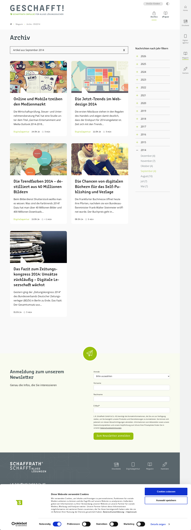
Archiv (154, 17)
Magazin (150, 469)
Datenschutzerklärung (113, 512)
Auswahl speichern (166, 500)
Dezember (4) (148, 155)
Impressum (131, 512)
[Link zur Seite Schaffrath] (11, 24)
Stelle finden (153, 4)
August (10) (146, 176)
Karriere (165, 469)
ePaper (165, 17)
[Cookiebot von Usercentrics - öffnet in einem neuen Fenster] (19, 524)
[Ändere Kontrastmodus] (167, 3)
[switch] (86, 524)
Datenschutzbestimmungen (110, 428)
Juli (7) (144, 181)
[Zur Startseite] (37, 10)
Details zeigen (158, 524)
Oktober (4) (147, 166)
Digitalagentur (133, 469)
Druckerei (116, 469)
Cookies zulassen (166, 491)
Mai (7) (144, 186)
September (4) (148, 171)
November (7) (148, 161)
